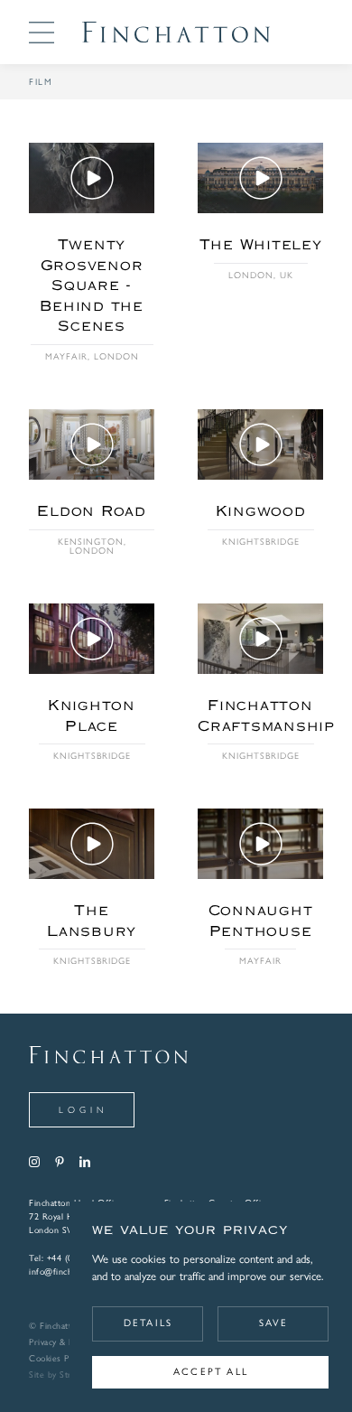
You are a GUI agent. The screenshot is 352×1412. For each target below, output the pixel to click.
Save (274, 1323)
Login (83, 1110)
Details (148, 1323)
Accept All (210, 1372)
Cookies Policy (58, 1358)
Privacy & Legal (59, 1342)
